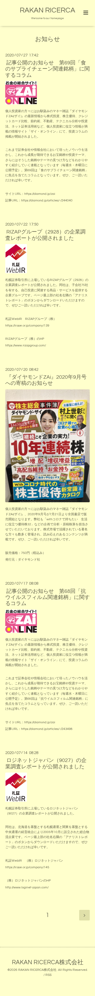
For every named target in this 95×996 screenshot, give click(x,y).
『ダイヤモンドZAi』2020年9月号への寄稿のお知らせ (46, 380)
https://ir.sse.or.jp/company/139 (27, 325)
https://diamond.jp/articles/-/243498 (47, 729)
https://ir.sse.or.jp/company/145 (27, 867)
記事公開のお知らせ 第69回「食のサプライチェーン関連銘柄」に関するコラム (47, 69)
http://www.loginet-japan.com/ (27, 887)
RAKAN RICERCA (47, 10)
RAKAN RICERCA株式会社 (47, 962)
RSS (48, 975)
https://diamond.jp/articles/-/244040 (47, 200)
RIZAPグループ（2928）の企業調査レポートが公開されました (45, 235)
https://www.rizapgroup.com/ (25, 345)
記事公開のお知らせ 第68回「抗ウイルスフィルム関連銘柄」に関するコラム (47, 597)
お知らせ (47, 39)
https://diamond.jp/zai (39, 194)
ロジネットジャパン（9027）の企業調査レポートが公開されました (46, 763)
